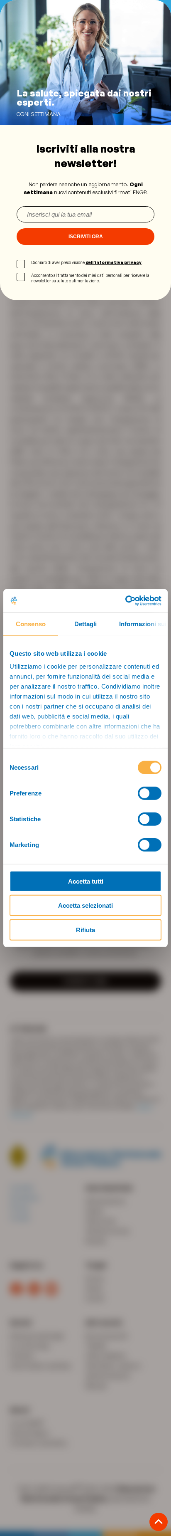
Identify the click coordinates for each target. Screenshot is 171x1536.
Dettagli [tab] (85, 623)
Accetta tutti (85, 880)
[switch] (149, 793)
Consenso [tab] (31, 623)
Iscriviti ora (85, 237)
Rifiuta (85, 929)
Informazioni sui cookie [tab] (143, 623)
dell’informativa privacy (114, 262)
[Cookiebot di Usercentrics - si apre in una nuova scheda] (125, 600)
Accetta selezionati (85, 905)
